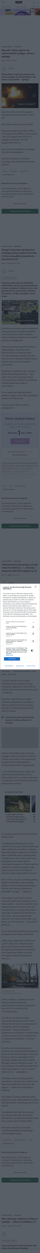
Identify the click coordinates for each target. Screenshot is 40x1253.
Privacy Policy (31, 666)
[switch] (32, 627)
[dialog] (20, 627)
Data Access (20, 666)
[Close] (36, 587)
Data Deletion (9, 666)
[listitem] (20, 622)
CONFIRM (12, 659)
